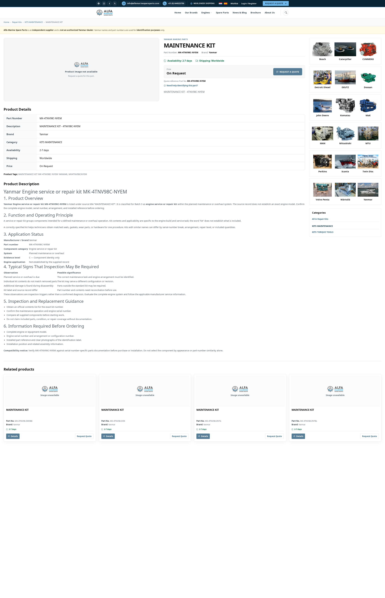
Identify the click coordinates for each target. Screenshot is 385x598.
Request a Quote (289, 71)
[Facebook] (109, 3)
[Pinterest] (98, 3)
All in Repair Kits (320, 219)
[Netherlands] (220, 3)
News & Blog (240, 12)
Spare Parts (222, 12)
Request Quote (84, 436)
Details (14, 436)
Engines (205, 12)
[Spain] (225, 3)
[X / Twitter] (114, 3)
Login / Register (249, 3)
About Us (270, 12)
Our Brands (191, 12)
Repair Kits (17, 22)
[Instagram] (104, 3)
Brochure (256, 12)
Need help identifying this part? (182, 85)
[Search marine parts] (286, 12)
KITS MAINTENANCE (34, 22)
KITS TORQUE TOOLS (322, 232)
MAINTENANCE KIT (17, 409)
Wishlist (234, 3)
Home (177, 12)
